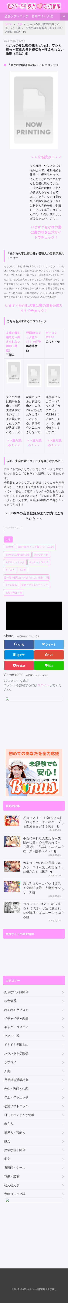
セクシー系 (11, 1036)
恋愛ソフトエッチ (17, 16)
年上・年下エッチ (16, 1097)
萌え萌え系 (11, 1185)
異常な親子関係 (14, 1150)
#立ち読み (11, 585)
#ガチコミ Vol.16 (38, 562)
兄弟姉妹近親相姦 (16, 1080)
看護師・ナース (14, 1167)
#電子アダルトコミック (35, 585)
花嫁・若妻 (11, 1176)
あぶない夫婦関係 (16, 992)
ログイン (43, 685)
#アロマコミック (15, 562)
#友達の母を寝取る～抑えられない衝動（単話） (26, 577)
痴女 (7, 1159)
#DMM (9, 547)
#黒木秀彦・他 (14, 592)
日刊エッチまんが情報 (19, 1115)
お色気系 (10, 1001)
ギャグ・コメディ (16, 1027)
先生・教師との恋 (16, 1088)
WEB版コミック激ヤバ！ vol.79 (33, 337)
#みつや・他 (41, 554)
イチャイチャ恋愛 (16, 1018)
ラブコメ (10, 1062)
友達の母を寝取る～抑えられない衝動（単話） (13, 341)
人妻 (8, 539)
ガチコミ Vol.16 (51, 335)
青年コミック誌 (42, 16)
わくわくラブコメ (16, 1010)
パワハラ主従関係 (16, 1053)
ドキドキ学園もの (16, 1044)
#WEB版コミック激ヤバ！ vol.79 (36, 547)
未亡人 (8, 1123)
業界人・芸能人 (14, 1132)
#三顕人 (10, 570)
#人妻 (23, 570)
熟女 (7, 1141)
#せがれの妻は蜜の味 (17, 554)
